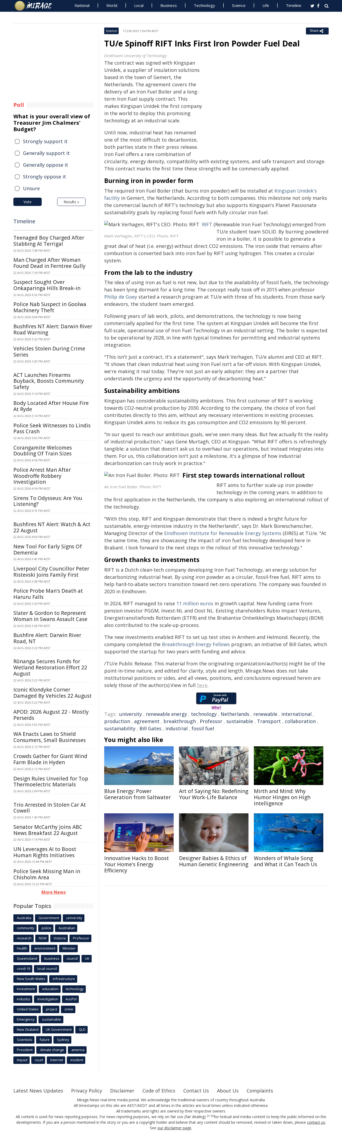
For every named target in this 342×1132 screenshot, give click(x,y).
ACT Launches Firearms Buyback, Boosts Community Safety (48, 381)
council (72, 958)
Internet (56, 1059)
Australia (24, 917)
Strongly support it (45, 141)
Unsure (31, 188)
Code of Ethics (158, 1090)
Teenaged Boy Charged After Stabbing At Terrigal (48, 240)
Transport (269, 721)
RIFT (207, 224)
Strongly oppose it (44, 176)
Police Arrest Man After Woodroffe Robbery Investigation (42, 476)
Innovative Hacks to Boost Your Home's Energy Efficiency (136, 864)
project (51, 1009)
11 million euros (194, 603)
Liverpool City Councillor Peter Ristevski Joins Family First (51, 571)
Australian (67, 928)
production (117, 721)
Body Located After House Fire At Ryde (51, 406)
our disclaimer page (174, 1127)
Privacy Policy (86, 1090)
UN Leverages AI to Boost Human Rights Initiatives (44, 852)
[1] (208, 1116)
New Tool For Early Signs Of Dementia (47, 549)
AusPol (71, 999)
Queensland (27, 958)
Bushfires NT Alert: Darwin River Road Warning (52, 329)
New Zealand (27, 1029)
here (202, 685)
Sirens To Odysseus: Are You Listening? (47, 501)
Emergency (26, 1019)
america (77, 1049)
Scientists (24, 1039)
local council (47, 968)
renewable (265, 714)
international (296, 714)
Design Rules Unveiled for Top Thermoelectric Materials (50, 781)
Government (48, 917)
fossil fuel (203, 728)
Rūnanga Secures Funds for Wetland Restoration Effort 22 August (50, 667)
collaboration (300, 721)
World (111, 5)
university (130, 714)
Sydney (63, 1039)
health (22, 948)
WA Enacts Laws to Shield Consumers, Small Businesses (49, 737)
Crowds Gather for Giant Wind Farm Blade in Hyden (50, 759)
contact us (316, 1122)
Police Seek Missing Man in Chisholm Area (46, 874)
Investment (26, 988)
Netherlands (235, 714)
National (82, 5)
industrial (176, 728)
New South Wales (31, 978)
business (51, 958)
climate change (52, 1049)
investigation (47, 999)
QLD (82, 1029)
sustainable (239, 721)
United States (28, 1009)
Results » (71, 201)
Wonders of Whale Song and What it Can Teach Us (285, 861)
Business (168, 5)
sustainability (119, 728)
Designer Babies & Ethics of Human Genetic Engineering (213, 861)
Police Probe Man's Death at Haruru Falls (48, 593)
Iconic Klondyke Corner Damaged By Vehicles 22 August (52, 692)
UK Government (59, 1029)
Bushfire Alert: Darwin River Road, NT (47, 638)
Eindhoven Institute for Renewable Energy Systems (222, 533)
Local (138, 5)
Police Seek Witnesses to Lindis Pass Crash (52, 428)
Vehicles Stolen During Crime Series (49, 351)
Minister (69, 948)
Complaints (260, 1090)
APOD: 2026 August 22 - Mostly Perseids (51, 714)
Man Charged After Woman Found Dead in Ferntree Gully (49, 263)
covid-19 (23, 968)
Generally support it (46, 153)
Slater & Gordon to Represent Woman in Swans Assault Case (50, 616)
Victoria (60, 938)
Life (265, 5)
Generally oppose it (45, 165)
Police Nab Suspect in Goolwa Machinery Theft (49, 307)
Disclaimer (122, 1090)
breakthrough (180, 721)
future (45, 1039)
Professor (211, 721)
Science (239, 5)
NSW (42, 938)
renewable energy (166, 714)
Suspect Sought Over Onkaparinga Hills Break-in (46, 285)
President (25, 1049)
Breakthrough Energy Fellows (196, 644)
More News (53, 892)
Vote (28, 201)
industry (23, 999)
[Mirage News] (35, 6)
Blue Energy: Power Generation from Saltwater (137, 794)
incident (76, 1059)
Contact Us (196, 1090)
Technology (204, 5)
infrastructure (64, 978)
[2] (212, 1116)
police (46, 928)
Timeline (293, 5)
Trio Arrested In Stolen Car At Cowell (49, 807)
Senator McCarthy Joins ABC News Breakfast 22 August (47, 830)
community (25, 928)
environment (44, 948)
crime (68, 1009)
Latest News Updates (38, 1090)
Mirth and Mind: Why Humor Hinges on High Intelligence (282, 797)
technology (204, 714)
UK (87, 958)
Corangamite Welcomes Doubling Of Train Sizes (42, 450)
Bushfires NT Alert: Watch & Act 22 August (51, 527)
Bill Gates (150, 728)
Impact (22, 1059)
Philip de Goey (120, 297)
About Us (228, 1090)
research (24, 938)
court (39, 1059)
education (50, 988)
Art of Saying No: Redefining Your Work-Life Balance (213, 794)
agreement (147, 721)
